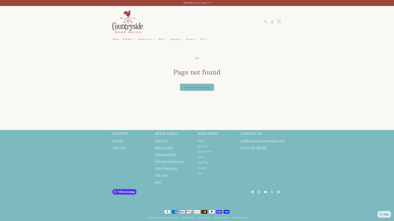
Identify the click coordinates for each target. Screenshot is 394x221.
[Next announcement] (280, 3)
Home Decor (205, 151)
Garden (202, 168)
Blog (158, 182)
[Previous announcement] (113, 3)
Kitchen (202, 146)
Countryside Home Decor (166, 217)
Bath (200, 157)
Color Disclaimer (166, 168)
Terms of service (221, 217)
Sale (200, 173)
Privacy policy (204, 217)
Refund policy (164, 147)
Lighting (203, 162)
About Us (161, 141)
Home (201, 141)
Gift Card (161, 175)
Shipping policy (239, 217)
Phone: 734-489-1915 (254, 147)
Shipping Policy (165, 154)
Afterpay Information (169, 161)
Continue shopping (197, 87)
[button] (128, 39)
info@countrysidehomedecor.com (263, 141)
